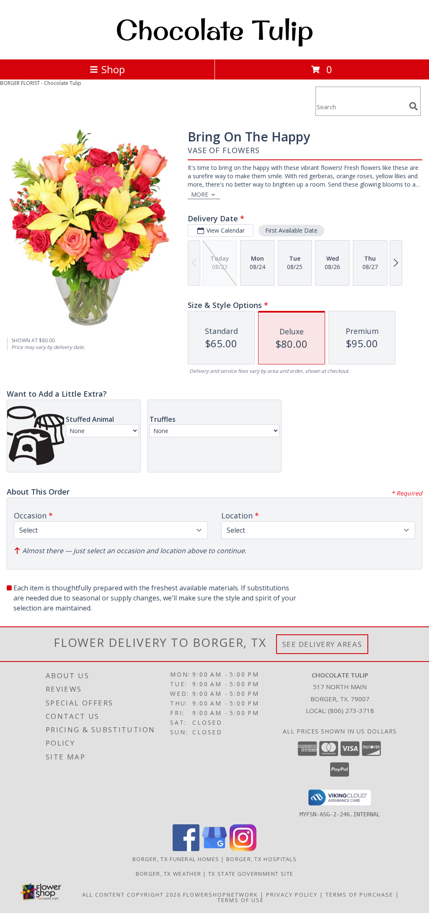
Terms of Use (240, 900)
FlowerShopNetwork (220, 894)
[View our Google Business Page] (214, 849)
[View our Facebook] (186, 849)
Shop (113, 69)
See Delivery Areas (322, 644)
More (199, 194)
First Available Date (291, 230)
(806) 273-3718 (351, 710)
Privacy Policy (292, 894)
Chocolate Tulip (214, 30)
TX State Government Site (250, 873)
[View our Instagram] (243, 849)
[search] (413, 106)
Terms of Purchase (359, 894)
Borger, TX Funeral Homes (175, 859)
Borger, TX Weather (168, 873)
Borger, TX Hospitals (261, 859)
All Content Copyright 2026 (131, 894)
